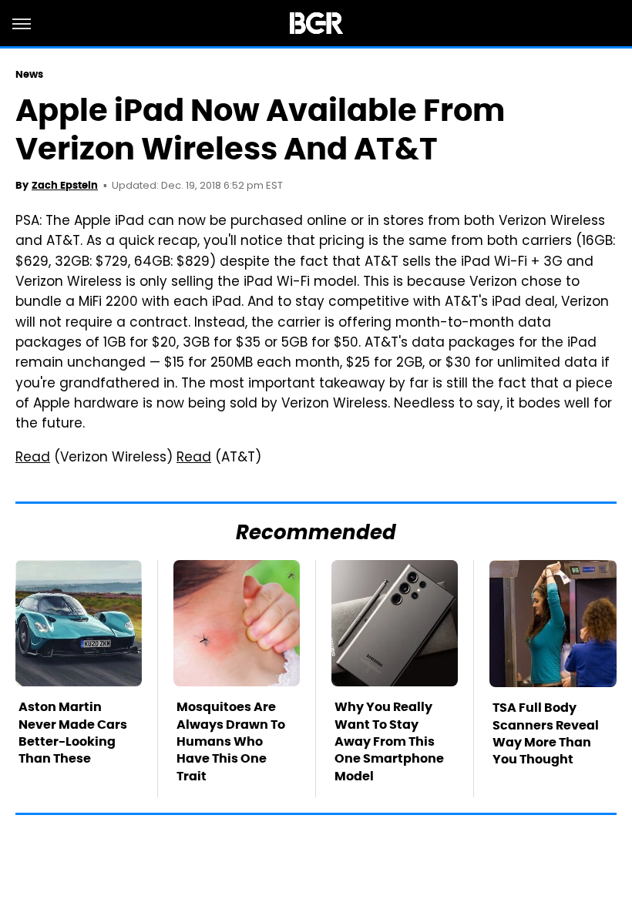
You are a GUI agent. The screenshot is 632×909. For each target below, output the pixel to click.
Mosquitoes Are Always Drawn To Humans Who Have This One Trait (230, 741)
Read (32, 458)
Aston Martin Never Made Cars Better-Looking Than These (72, 732)
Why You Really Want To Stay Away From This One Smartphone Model (389, 741)
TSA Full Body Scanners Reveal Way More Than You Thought (545, 733)
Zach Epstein (65, 185)
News (29, 74)
